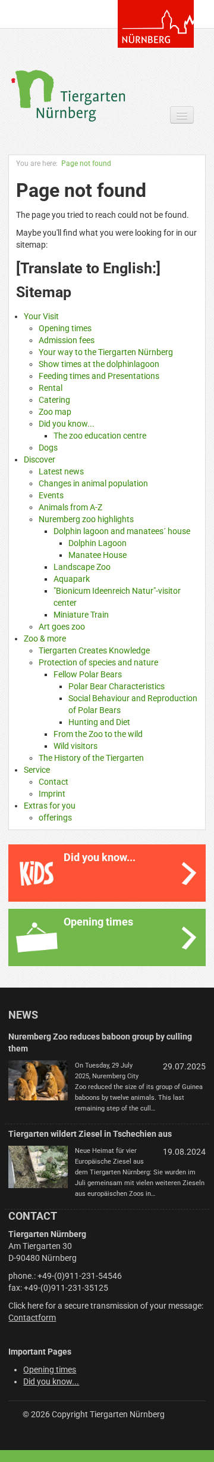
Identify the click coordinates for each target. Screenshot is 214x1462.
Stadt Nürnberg (156, 24)
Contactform (32, 1317)
